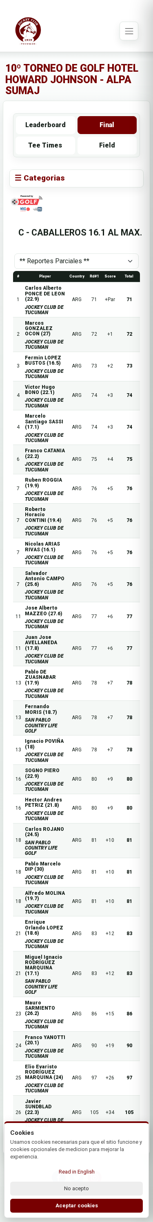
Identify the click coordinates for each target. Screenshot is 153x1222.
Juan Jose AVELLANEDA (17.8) (41, 642)
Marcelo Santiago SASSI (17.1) (44, 421)
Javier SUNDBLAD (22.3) (38, 1107)
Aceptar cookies (76, 1205)
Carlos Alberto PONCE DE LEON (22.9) (45, 293)
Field (107, 145)
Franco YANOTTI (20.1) (45, 1040)
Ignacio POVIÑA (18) (44, 743)
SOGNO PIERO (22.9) (42, 773)
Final (107, 125)
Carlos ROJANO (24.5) (44, 831)
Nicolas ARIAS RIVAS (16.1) (42, 546)
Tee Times (45, 145)
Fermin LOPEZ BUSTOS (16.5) (43, 360)
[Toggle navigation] (129, 31)
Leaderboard (45, 125)
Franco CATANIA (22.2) (45, 453)
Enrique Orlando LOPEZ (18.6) (44, 927)
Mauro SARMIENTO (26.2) (40, 1008)
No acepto (76, 1188)
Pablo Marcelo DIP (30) (43, 866)
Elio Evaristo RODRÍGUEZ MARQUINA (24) (44, 1072)
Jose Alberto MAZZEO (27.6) (43, 610)
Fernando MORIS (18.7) (41, 709)
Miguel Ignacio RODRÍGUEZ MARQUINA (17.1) (43, 965)
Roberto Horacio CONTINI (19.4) (43, 514)
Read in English (77, 1172)
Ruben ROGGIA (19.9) (43, 482)
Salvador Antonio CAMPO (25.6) (44, 578)
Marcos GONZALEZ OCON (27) (39, 328)
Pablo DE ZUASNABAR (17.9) (40, 677)
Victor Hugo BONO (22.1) (40, 389)
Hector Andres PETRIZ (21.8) (43, 802)
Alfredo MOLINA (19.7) (45, 895)
